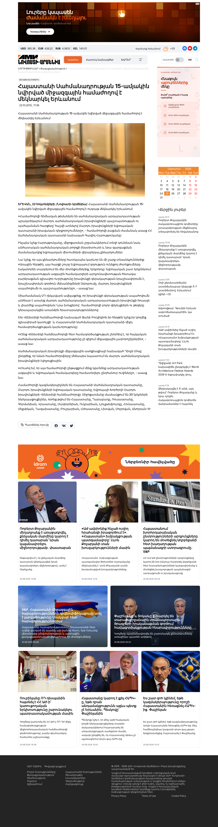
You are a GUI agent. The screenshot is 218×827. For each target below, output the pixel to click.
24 (161, 193)
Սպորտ (32, 780)
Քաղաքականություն (29, 80)
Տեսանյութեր (74, 774)
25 (167, 193)
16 (195, 185)
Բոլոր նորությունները (41, 771)
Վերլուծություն (75, 780)
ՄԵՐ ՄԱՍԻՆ (34, 766)
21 (184, 189)
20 (178, 189)
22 (190, 189)
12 (173, 185)
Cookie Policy (178, 795)
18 (167, 189)
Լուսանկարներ (75, 777)
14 (184, 185)
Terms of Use (149, 795)
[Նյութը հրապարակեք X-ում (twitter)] (71, 425)
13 (178, 185)
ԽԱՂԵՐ (126, 59)
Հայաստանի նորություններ (83, 771)
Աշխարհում (34, 784)
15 (190, 185)
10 (161, 185)
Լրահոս (73, 59)
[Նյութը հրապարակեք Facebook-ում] (56, 425)
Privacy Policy (118, 795)
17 (161, 189)
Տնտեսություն (36, 777)
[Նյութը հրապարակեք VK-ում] (64, 425)
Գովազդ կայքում (55, 766)
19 (173, 189)
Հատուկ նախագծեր (99, 59)
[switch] (179, 59)
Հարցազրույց (74, 784)
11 (167, 185)
